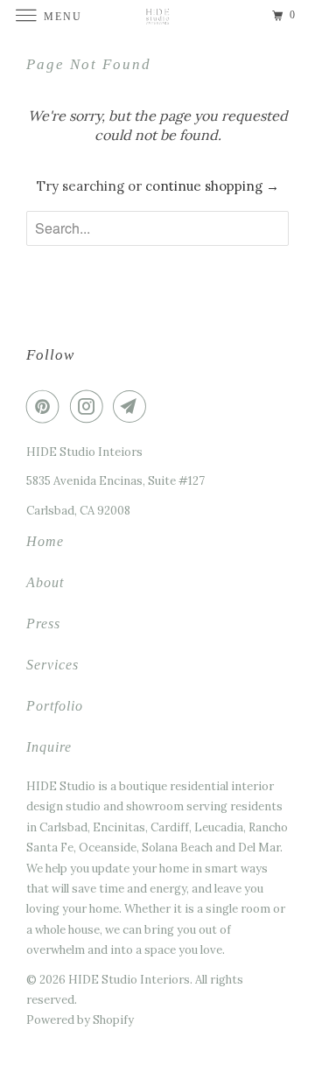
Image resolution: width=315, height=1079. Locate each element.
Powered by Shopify (80, 1019)
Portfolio (54, 705)
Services (52, 664)
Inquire (49, 746)
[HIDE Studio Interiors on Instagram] (90, 406)
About (45, 582)
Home (45, 541)
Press (43, 623)
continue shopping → (212, 186)
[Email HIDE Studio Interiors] (133, 406)
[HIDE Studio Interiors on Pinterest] (46, 406)
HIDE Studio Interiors (129, 979)
